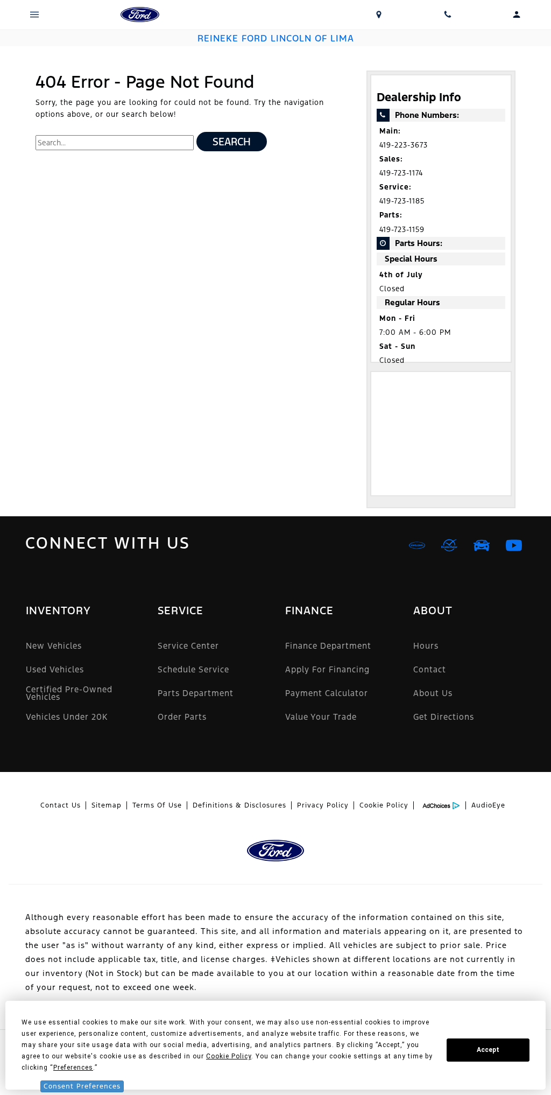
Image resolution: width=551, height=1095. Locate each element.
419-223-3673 (403, 145)
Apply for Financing (327, 669)
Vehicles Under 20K (67, 717)
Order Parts (182, 717)
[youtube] (514, 545)
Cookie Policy (383, 805)
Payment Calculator (326, 693)
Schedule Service (193, 669)
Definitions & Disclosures (239, 805)
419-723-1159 (402, 229)
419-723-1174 (401, 173)
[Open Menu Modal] (34, 14)
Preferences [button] (73, 1067)
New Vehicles (54, 646)
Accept (488, 1050)
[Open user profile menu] (516, 14)
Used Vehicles (55, 669)
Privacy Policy (323, 805)
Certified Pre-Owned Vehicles (69, 693)
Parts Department (196, 693)
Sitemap (106, 805)
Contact (429, 669)
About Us (433, 693)
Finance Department (328, 646)
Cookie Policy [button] (228, 1056)
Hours (426, 646)
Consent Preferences (82, 1086)
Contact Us (60, 805)
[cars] (417, 545)
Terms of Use (157, 805)
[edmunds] (481, 545)
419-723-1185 (402, 201)
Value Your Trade (321, 717)
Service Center (188, 646)
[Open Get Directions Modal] (378, 14)
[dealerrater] (449, 545)
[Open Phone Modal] (447, 14)
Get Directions (443, 717)
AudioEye (488, 805)
